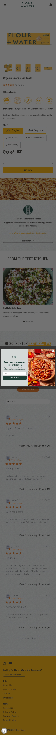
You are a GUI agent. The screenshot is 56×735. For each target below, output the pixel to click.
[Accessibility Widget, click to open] (4, 731)
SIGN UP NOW (14, 378)
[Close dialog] (53, 351)
